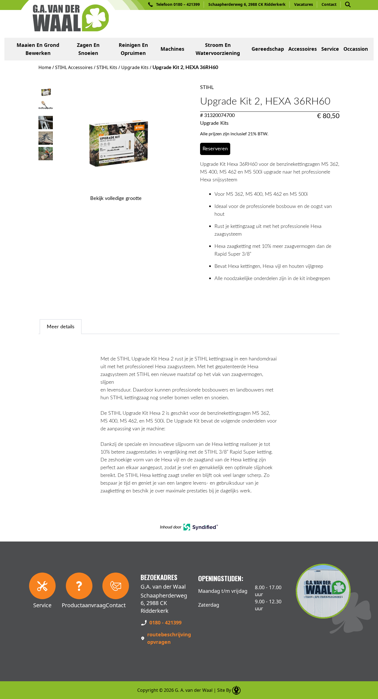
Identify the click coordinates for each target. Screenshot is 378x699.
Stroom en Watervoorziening (218, 49)
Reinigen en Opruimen (133, 49)
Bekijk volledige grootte (116, 198)
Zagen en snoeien (88, 49)
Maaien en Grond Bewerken (38, 49)
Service (330, 48)
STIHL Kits (107, 67)
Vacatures (303, 4)
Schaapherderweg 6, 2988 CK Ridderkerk (247, 4)
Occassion (355, 48)
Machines (172, 48)
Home (44, 67)
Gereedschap (268, 48)
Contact (329, 4)
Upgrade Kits (135, 67)
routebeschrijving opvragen (169, 638)
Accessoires (302, 48)
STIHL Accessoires (74, 67)
